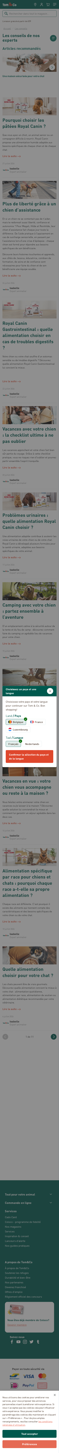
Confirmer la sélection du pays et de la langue (29, 756)
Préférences (29, 1444)
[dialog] (29, 726)
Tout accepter (29, 1433)
